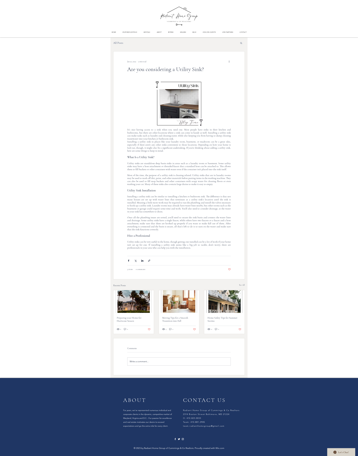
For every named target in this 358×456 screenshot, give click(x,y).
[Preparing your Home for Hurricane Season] (133, 301)
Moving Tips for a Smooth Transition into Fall (175, 319)
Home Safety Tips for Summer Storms (222, 319)
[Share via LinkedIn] (142, 260)
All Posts (118, 43)
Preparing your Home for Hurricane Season (129, 319)
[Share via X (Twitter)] (135, 260)
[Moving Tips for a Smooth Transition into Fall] (179, 301)
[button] (241, 43)
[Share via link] (149, 260)
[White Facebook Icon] (175, 439)
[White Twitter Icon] (179, 439)
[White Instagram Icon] (182, 439)
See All (242, 285)
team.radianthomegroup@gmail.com (203, 426)
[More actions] (229, 61)
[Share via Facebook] (128, 260)
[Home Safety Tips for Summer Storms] (224, 301)
